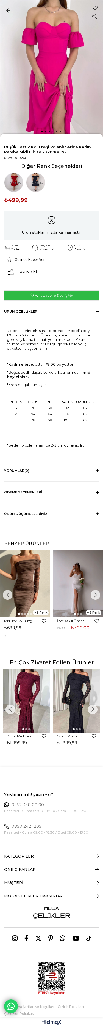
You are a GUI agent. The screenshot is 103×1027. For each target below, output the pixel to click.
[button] (42, 131)
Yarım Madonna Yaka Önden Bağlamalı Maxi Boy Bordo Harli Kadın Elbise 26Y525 (22, 736)
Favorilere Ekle (44, 621)
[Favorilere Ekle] (95, 8)
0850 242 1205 (26, 826)
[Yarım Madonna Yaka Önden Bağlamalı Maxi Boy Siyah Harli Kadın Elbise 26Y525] (77, 701)
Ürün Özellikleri (21, 311)
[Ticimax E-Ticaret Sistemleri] (51, 1023)
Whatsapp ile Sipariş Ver (53, 295)
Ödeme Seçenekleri (23, 492)
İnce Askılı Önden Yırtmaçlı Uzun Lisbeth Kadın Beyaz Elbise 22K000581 (73, 621)
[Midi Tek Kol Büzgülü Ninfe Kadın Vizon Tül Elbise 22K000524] (25, 583)
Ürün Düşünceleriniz (26, 514)
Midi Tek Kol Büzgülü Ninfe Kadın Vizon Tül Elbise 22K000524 (20, 621)
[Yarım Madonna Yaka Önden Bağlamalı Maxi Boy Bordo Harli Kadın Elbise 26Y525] (26, 701)
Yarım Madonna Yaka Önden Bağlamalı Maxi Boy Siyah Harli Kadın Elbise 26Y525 (72, 736)
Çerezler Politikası (19, 1014)
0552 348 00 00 (28, 804)
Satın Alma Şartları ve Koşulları (29, 1007)
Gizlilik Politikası (71, 1007)
